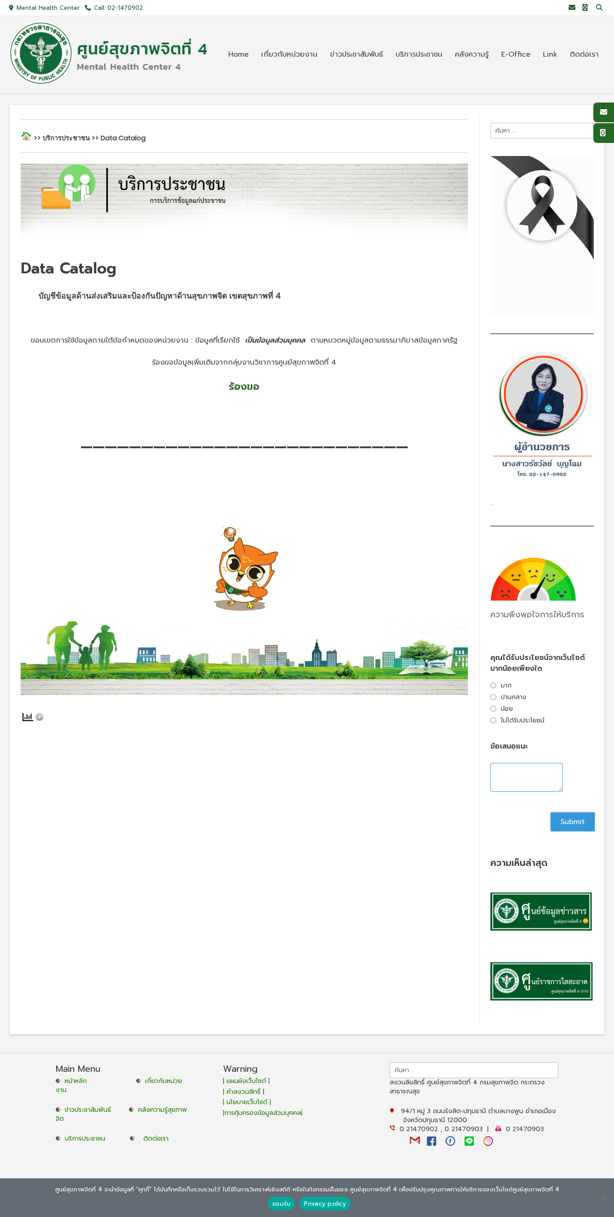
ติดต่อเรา (156, 1138)
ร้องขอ (244, 386)
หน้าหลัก (74, 1081)
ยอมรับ (281, 1203)
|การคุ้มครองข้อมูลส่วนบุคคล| (263, 1113)
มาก (506, 685)
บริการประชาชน (87, 1138)
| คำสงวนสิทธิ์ (243, 1092)
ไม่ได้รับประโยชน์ (522, 720)
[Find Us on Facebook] (585, 8)
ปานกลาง (513, 697)
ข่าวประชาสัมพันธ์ (90, 1109)
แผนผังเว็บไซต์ (246, 1081)
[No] (602, 1197)
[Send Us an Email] (572, 8)
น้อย (507, 708)
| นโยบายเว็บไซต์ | (247, 1102)
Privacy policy (325, 1203)
